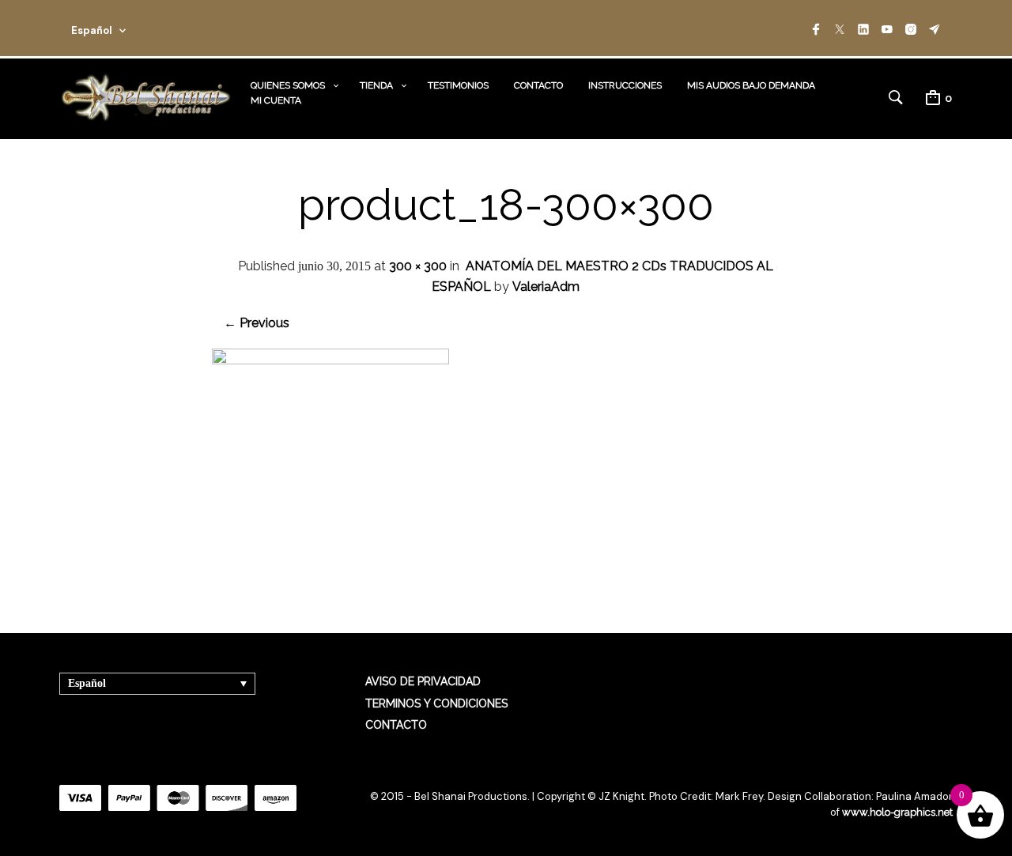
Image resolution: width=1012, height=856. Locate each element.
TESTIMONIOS (458, 85)
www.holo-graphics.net (897, 812)
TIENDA (376, 85)
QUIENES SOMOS (288, 85)
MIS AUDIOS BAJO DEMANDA (751, 85)
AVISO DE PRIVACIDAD (423, 681)
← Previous (256, 322)
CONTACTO (538, 85)
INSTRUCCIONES (625, 85)
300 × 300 (418, 265)
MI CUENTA (276, 100)
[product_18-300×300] (330, 360)
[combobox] (120, 28)
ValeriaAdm (546, 286)
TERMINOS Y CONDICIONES (436, 703)
